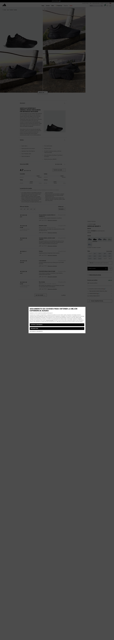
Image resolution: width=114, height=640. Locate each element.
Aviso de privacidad (49, 320)
